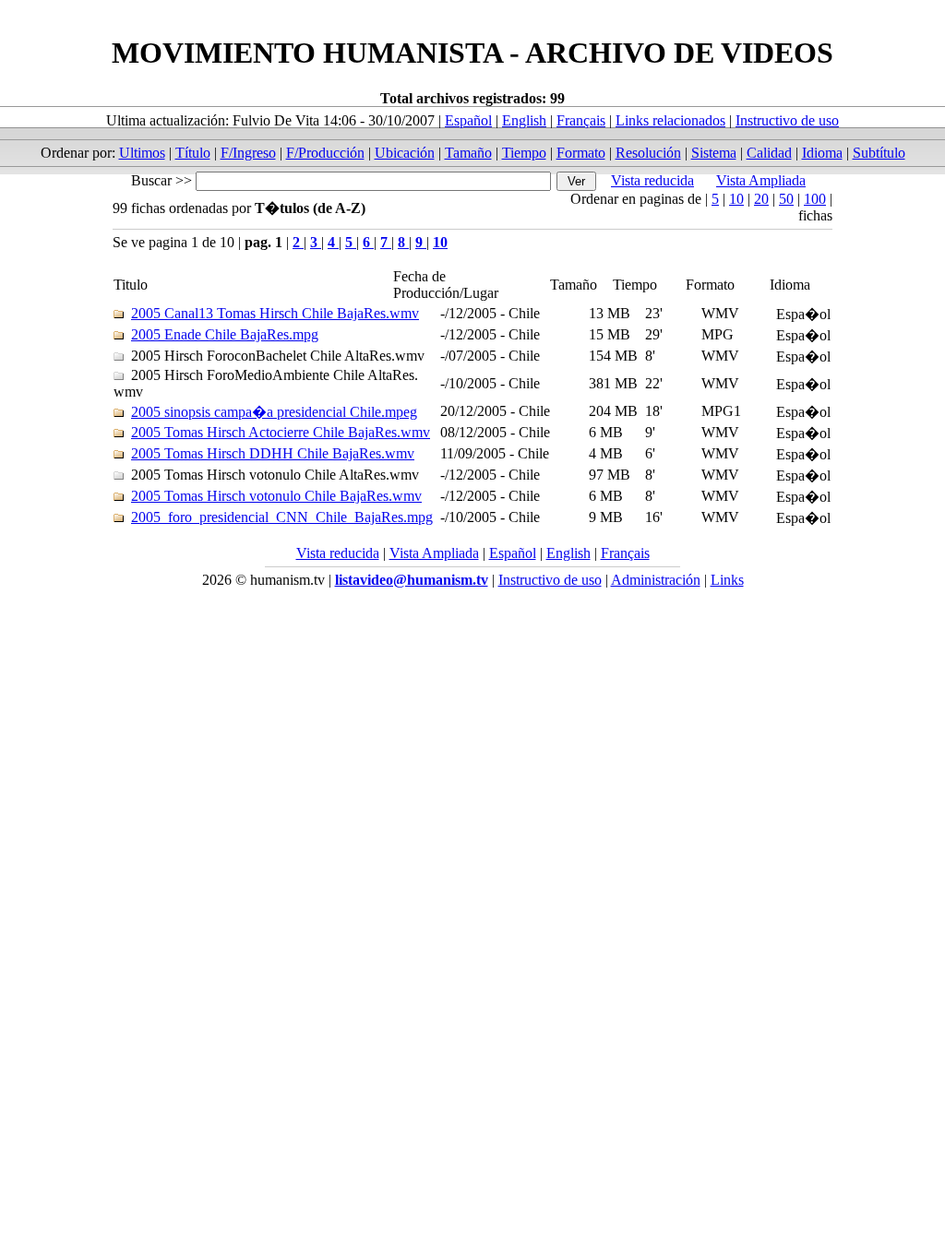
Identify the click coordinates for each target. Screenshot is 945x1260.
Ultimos (142, 152)
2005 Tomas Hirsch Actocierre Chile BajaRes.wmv (280, 432)
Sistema (713, 152)
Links (727, 580)
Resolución (648, 152)
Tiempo (524, 152)
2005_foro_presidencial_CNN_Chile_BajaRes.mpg (282, 517)
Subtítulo (879, 152)
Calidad (769, 152)
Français (580, 120)
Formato (580, 152)
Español (468, 120)
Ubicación (405, 152)
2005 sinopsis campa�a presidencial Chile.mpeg (274, 412)
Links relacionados (670, 120)
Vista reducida (652, 180)
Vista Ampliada (761, 180)
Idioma (822, 152)
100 (815, 199)
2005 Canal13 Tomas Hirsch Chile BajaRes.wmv (275, 313)
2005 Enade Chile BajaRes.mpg (224, 334)
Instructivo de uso (787, 120)
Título (192, 152)
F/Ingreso (248, 152)
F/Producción (325, 152)
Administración (655, 580)
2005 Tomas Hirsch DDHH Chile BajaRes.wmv (272, 453)
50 (786, 199)
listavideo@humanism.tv (411, 580)
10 (736, 199)
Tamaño (468, 152)
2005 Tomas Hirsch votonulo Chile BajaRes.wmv (276, 496)
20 (761, 199)
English (524, 120)
